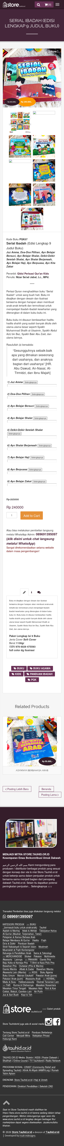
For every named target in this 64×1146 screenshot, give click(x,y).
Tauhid (42, 927)
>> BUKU (31, 924)
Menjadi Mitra (23, 1035)
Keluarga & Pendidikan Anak (17, 953)
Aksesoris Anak (33, 978)
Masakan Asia (35, 988)
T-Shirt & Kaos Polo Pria (42, 962)
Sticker (28, 956)
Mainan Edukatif (25, 975)
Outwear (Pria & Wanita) (31, 965)
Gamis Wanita (10, 969)
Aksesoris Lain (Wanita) (14, 972)
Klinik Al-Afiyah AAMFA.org (36, 1070)
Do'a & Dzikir (9, 943)
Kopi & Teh (26, 994)
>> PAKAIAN (31, 959)
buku (20, 668)
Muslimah (43, 946)
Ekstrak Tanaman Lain (48, 981)
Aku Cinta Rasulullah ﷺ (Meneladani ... (34, 771)
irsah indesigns (27, 1135)
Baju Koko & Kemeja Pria (15, 962)
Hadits (35, 940)
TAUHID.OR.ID (10, 1057)
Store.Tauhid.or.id (23, 1079)
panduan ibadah (40, 674)
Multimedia (49, 956)
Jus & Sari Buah (11, 994)
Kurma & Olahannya (23, 985)
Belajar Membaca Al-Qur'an (16, 940)
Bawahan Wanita (44, 969)
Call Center (8, 1035)
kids (17, 674)
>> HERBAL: (49, 978)
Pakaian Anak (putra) (46, 975)
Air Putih (38, 991)
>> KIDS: (33, 972)
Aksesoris (7, 959)
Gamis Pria (45, 959)
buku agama (41, 668)
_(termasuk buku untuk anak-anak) (20, 927)
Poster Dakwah (49, 1057)
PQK (33, 679)
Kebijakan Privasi (41, 1035)
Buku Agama (46, 972)
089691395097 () (31, 539)
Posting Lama (49, 794)
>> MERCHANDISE (12, 956)
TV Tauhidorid (37, 1060)
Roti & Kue (50, 988)
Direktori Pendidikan (28, 1086)
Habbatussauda (26, 981)
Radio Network (53, 1060)
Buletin (29, 1057)
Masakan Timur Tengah (14, 988)
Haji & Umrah (40, 1079)
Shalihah (7, 1060)
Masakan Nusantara (46, 985)
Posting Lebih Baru (18, 789)
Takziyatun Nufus (48, 930)
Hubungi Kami (10, 1038)
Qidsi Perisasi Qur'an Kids (33, 273)
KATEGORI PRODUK (13, 924)
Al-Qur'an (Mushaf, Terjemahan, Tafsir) (22, 933)
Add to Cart (31, 515)
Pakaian (38, 956)
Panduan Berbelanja (42, 1032)
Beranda (46, 789)
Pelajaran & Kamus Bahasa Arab (19, 937)
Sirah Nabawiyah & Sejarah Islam (19, 946)
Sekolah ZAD (46, 1086)
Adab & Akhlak (29, 930)
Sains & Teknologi (43, 953)
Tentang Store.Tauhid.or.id (16, 1032)
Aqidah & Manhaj (11, 930)
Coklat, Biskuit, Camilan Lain (17, 991)
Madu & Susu (9, 981)
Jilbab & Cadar (26, 969)
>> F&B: (7, 985)
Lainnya (18, 959)
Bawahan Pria (10, 965)
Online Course (20, 1060)
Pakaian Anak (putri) (13, 978)
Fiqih (43, 940)
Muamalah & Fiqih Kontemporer (18, 949)
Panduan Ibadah (26, 943)
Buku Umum (9, 975)
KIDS (37, 1057)
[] (49, 4)
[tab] (24, 592)
